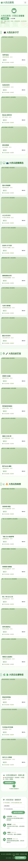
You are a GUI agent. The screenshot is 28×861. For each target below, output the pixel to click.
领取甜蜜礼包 (10, 782)
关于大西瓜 (8, 858)
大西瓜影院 (8, 2)
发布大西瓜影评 (19, 812)
